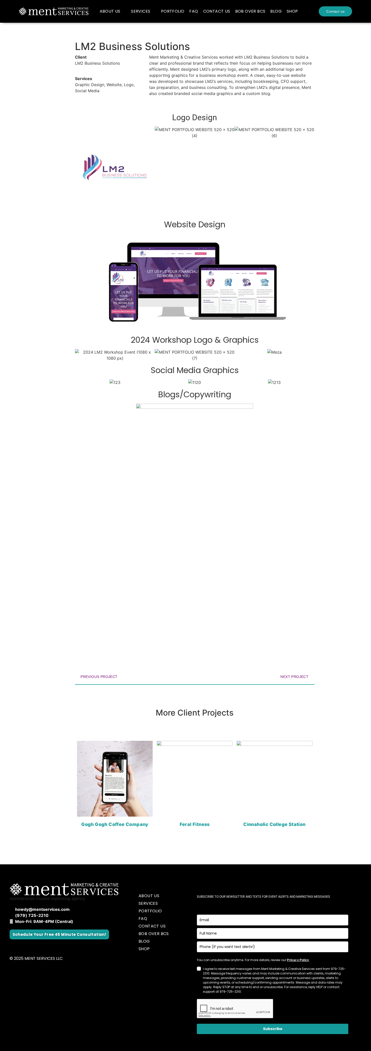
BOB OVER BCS (250, 11)
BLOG (276, 11)
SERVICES (140, 11)
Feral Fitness (195, 824)
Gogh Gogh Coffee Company (114, 824)
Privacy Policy (298, 960)
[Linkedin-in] (40, 946)
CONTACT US (216, 11)
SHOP (292, 11)
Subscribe (272, 1028)
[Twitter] (27, 946)
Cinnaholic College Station (274, 824)
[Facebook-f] (13, 946)
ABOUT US (110, 11)
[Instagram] (53, 946)
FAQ (193, 11)
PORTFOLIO (172, 11)
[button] (79, 167)
